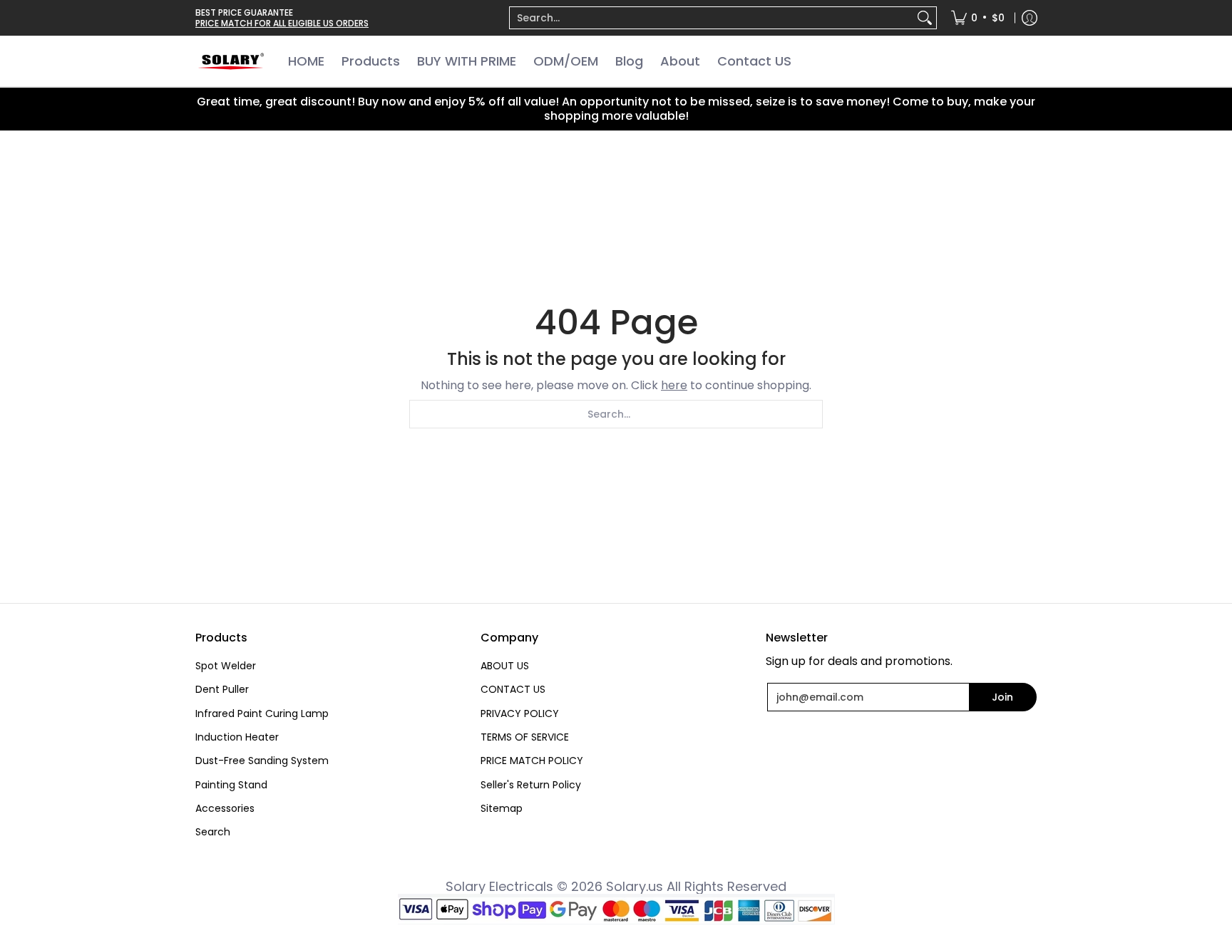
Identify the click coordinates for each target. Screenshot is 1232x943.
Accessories (225, 808)
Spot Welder (225, 666)
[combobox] (711, 18)
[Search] (924, 18)
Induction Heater (237, 737)
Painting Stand (231, 785)
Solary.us (634, 886)
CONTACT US (513, 689)
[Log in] (1029, 18)
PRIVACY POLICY (520, 713)
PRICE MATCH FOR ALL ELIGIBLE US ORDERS (282, 23)
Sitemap (502, 808)
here (674, 385)
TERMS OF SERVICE (525, 737)
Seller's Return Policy (531, 785)
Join (1002, 697)
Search (212, 832)
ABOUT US (505, 666)
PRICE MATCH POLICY (532, 760)
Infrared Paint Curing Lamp (262, 713)
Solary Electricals (499, 886)
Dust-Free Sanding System (262, 760)
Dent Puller (222, 689)
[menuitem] (723, 18)
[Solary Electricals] (231, 61)
